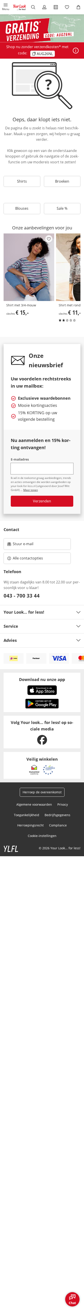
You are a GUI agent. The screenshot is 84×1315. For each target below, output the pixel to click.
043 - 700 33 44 (22, 595)
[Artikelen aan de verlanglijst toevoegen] (48, 238)
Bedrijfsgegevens (57, 815)
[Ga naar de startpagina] (19, 7)
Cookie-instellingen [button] (42, 836)
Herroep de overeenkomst (42, 792)
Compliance (58, 825)
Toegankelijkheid (26, 815)
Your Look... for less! (24, 612)
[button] (5, 7)
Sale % (62, 208)
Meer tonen (30, 490)
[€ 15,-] (29, 267)
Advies (10, 640)
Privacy (62, 804)
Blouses (21, 208)
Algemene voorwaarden (34, 804)
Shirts (22, 181)
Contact (11, 529)
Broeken (62, 181)
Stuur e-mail (22, 545)
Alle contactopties (28, 558)
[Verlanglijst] (67, 7)
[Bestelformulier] (56, 7)
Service (11, 626)
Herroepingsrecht (30, 825)
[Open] (75, 50)
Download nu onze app (42, 679)
